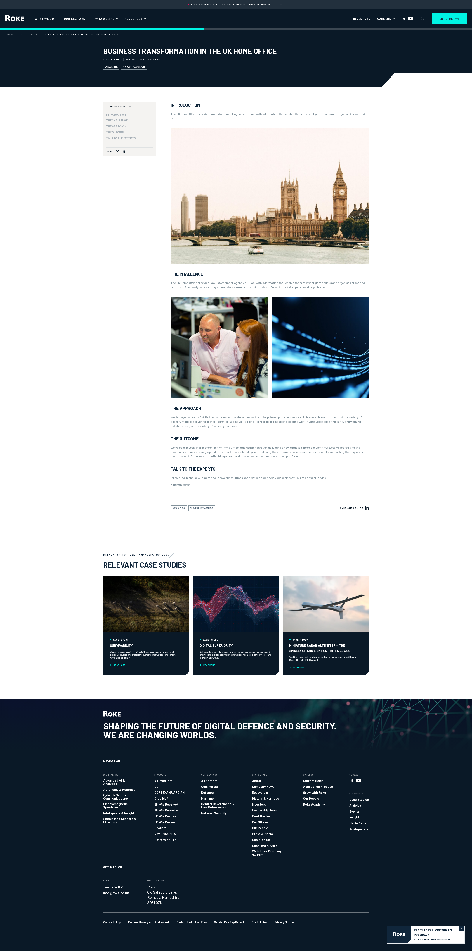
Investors (362, 18)
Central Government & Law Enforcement (217, 805)
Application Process (318, 786)
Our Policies (259, 922)
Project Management (134, 66)
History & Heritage (265, 798)
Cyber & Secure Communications (115, 796)
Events (354, 811)
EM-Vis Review (165, 822)
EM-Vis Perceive (166, 810)
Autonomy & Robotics (119, 789)
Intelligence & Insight (118, 813)
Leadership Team (264, 810)
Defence (207, 792)
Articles (355, 805)
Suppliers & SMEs (264, 845)
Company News (263, 786)
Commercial (209, 786)
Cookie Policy (112, 922)
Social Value (261, 839)
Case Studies (29, 34)
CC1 (156, 786)
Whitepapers (358, 829)
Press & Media (262, 833)
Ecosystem (260, 792)
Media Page (357, 823)
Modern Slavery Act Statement (148, 922)
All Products (163, 780)
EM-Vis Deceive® (166, 804)
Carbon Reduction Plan (192, 922)
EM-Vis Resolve (165, 816)
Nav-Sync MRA (165, 833)
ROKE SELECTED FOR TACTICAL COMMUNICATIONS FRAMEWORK (230, 4)
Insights (355, 817)
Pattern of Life (165, 839)
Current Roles (313, 780)
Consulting (111, 66)
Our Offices (260, 822)
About (256, 780)
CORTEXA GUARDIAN (169, 792)
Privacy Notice (284, 922)
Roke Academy (314, 804)
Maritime (207, 798)
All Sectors (209, 780)
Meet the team (262, 816)
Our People (260, 828)
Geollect (160, 828)
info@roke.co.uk (116, 893)
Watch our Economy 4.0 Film (267, 852)
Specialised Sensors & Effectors (119, 820)
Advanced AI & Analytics (114, 782)
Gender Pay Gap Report (229, 922)
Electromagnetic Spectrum (115, 805)
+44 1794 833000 (116, 887)
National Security (214, 813)
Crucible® (161, 798)
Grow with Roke (314, 792)
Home (10, 34)
